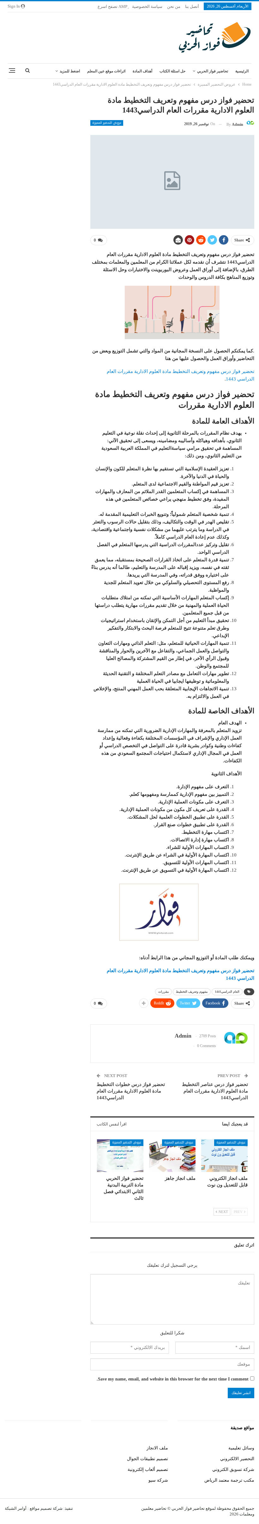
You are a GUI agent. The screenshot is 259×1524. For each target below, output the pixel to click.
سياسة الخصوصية (147, 6)
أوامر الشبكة (16, 1508)
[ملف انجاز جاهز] (172, 1155)
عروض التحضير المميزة (106, 123)
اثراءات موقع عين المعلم (106, 71)
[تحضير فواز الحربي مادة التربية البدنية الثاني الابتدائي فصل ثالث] (120, 1155)
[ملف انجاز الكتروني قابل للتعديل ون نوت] (224, 1155)
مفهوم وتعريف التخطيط (192, 991)
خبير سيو (73, 1448)
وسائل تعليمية (241, 1448)
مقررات (163, 991)
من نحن (173, 6)
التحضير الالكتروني (237, 1458)
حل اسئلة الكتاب (172, 71)
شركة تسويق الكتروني (233, 1469)
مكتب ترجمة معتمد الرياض (229, 1480)
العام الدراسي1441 (227, 991)
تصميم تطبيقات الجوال (147, 1458)
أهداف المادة (142, 71)
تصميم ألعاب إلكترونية (148, 1469)
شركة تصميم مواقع (46, 1508)
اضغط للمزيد (70, 71)
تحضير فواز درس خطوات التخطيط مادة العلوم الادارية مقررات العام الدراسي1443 (131, 1091)
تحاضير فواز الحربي (212, 71)
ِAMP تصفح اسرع (112, 6)
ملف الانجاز (157, 1448)
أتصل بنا (192, 6)
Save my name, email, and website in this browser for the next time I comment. (173, 1379)
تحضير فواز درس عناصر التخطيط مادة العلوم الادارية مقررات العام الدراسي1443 (215, 1091)
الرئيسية (242, 71)
